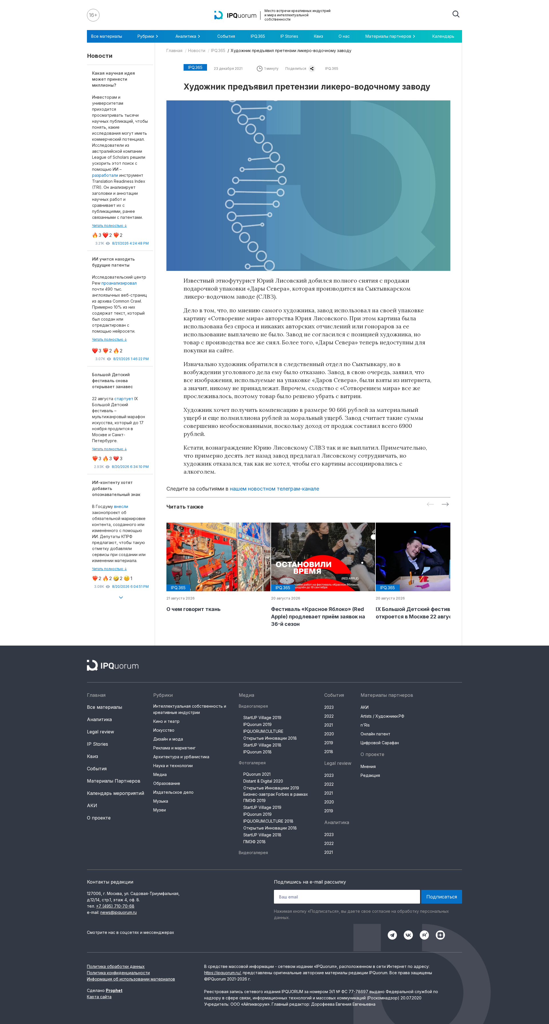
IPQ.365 (258, 36)
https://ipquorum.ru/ (222, 972)
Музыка (160, 801)
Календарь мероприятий (115, 793)
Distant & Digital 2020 (263, 781)
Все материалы (106, 36)
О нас (344, 36)
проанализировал (119, 283)
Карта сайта (99, 996)
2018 (328, 751)
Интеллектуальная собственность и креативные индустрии (189, 709)
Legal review (100, 732)
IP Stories (289, 36)
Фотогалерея (252, 762)
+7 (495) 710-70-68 (115, 906)
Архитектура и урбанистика (181, 756)
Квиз (318, 36)
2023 (329, 707)
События (226, 36)
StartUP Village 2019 (262, 717)
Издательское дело (173, 792)
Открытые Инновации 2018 (270, 738)
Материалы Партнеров (113, 781)
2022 (329, 716)
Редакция (370, 775)
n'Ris (365, 725)
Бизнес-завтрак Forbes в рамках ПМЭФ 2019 (275, 797)
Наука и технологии (173, 765)
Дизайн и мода (168, 739)
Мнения (368, 766)
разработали (105, 175)
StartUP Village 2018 (262, 745)
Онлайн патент (375, 733)
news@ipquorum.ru (118, 912)
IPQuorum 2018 (257, 751)
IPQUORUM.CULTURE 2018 (268, 821)
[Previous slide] (430, 505)
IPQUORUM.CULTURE (263, 731)
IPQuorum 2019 (257, 724)
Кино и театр (166, 721)
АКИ (92, 805)
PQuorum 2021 (256, 774)
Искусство (163, 730)
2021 (328, 725)
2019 (328, 742)
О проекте (99, 818)
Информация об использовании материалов (131, 979)
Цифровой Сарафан (380, 742)
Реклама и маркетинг (174, 747)
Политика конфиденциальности (118, 972)
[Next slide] (445, 505)
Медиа (160, 774)
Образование (166, 783)
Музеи (159, 809)
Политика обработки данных (116, 966)
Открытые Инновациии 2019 (271, 787)
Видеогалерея (253, 706)
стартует (123, 398)
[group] (214, 568)
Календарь (443, 36)
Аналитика (99, 719)
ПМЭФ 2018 (254, 841)
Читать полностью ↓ (109, 225)
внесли (121, 506)
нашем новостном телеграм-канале (274, 489)
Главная (174, 50)
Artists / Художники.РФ (382, 716)
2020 (329, 733)
